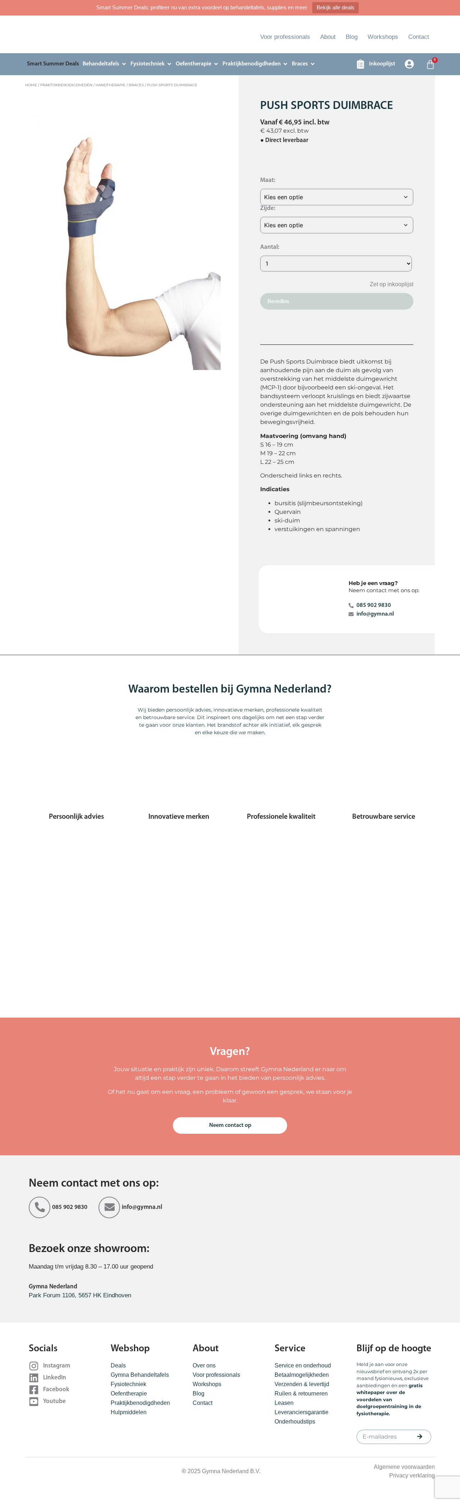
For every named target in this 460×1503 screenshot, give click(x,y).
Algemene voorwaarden (404, 1467)
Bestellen (278, 301)
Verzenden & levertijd (302, 1384)
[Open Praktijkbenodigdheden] (285, 64)
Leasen (284, 1403)
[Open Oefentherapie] (216, 64)
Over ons (204, 1365)
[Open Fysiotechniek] (169, 64)
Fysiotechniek (128, 1384)
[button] (386, 284)
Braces (136, 85)
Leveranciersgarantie (301, 1412)
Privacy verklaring (412, 1475)
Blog (352, 36)
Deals (118, 1365)
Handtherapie (110, 85)
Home (31, 85)
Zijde (267, 208)
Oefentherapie (129, 1393)
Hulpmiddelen (129, 1412)
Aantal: (269, 247)
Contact (418, 36)
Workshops (383, 36)
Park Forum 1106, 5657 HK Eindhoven (80, 1295)
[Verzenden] (419, 1436)
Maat (267, 180)
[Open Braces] (313, 64)
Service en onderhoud (303, 1365)
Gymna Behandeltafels (140, 1375)
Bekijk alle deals (335, 7)
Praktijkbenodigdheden (66, 85)
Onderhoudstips (295, 1422)
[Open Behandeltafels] (124, 64)
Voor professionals (285, 36)
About (328, 36)
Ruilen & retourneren (301, 1393)
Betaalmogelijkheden (302, 1375)
